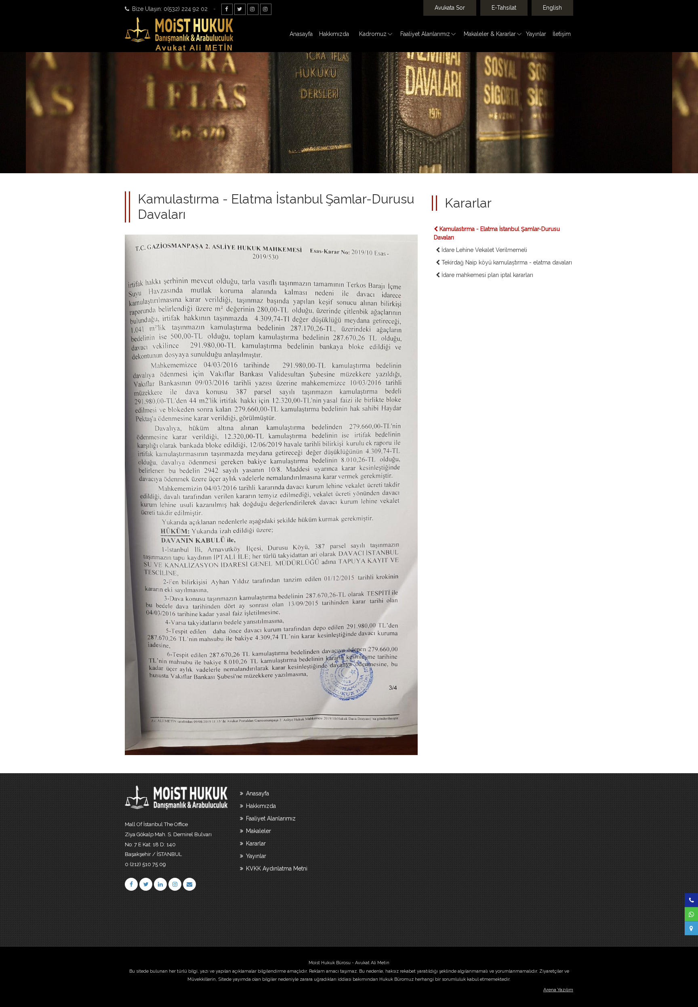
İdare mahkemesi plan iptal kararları (486, 275)
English (552, 7)
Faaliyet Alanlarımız (425, 34)
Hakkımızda (334, 34)
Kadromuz (373, 34)
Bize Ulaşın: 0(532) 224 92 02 (169, 9)
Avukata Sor (450, 7)
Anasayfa (301, 34)
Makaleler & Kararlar (490, 34)
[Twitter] (240, 9)
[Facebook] (227, 9)
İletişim (562, 34)
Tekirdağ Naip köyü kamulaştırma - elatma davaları (506, 262)
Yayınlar (536, 34)
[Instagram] (253, 9)
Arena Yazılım (558, 989)
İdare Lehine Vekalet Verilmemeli (483, 250)
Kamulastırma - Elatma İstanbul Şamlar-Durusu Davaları (497, 233)
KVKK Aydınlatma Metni (275, 868)
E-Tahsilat (504, 7)
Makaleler (257, 831)
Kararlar (255, 843)
